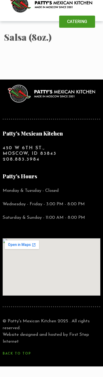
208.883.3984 (21, 159)
